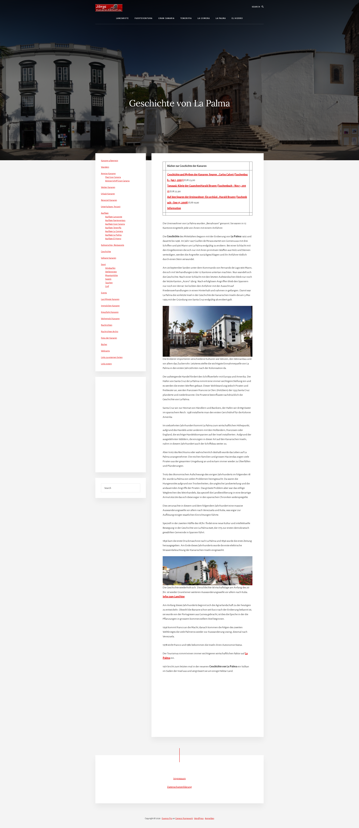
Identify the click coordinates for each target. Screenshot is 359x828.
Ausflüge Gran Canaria (115, 224)
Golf (107, 286)
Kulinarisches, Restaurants (112, 245)
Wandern (105, 167)
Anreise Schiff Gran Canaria (117, 181)
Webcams (105, 351)
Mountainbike (111, 275)
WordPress (199, 818)
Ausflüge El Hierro (113, 239)
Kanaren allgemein (109, 161)
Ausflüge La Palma (113, 235)
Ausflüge (105, 213)
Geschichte (106, 251)
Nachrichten (106, 325)
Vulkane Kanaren (108, 258)
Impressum (179, 778)
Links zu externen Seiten (112, 357)
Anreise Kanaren (108, 173)
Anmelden (209, 818)
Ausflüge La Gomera (114, 231)
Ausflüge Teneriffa (113, 228)
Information (174, 208)
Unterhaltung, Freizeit (110, 207)
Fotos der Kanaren (109, 338)
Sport (103, 264)
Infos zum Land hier (174, 596)
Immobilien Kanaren (110, 306)
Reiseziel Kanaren (109, 200)
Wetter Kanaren (108, 187)
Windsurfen (110, 268)
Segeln (108, 279)
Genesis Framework (184, 818)
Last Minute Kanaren (110, 299)
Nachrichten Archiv (109, 331)
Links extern (106, 364)
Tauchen (109, 283)
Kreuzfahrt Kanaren (109, 312)
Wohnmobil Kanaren (110, 319)
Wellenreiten (111, 272)
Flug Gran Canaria (113, 177)
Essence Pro (167, 818)
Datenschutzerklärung (179, 786)
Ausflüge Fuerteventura (115, 220)
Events (104, 293)
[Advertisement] (179, 48)
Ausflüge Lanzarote (113, 217)
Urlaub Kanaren (108, 194)
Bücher (104, 344)
